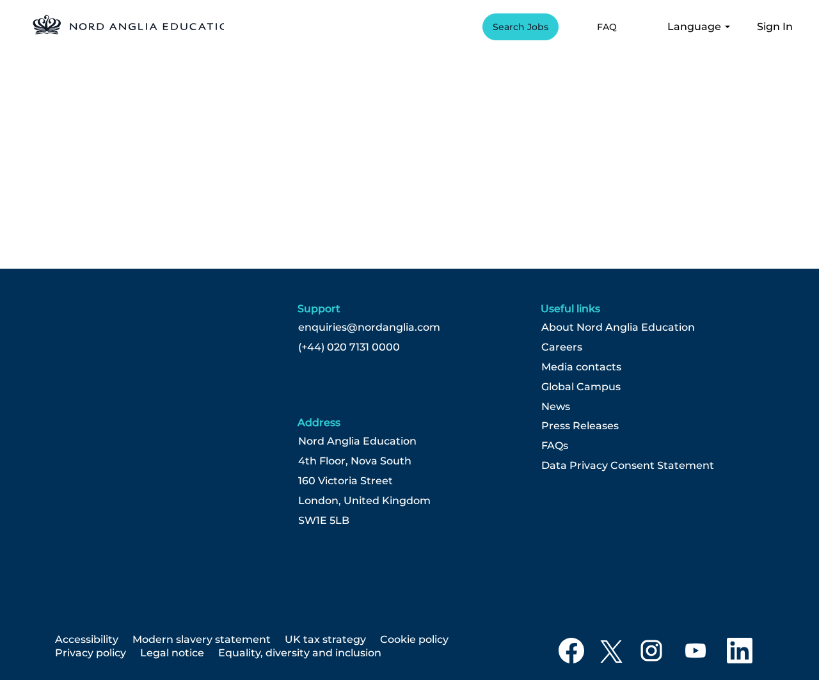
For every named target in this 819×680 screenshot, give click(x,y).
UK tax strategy (325, 639)
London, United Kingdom (364, 501)
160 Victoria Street (345, 481)
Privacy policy (90, 653)
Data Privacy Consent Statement (627, 465)
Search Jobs (520, 27)
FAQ (607, 27)
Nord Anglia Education (357, 441)
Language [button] (695, 26)
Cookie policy (414, 639)
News (555, 407)
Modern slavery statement (201, 639)
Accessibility (86, 639)
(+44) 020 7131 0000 (349, 347)
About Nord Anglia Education (618, 327)
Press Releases (580, 426)
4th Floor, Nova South (354, 461)
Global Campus (581, 387)
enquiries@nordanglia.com (369, 327)
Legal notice (172, 653)
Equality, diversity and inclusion (299, 653)
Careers (561, 347)
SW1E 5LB (323, 520)
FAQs (554, 446)
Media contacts (581, 367)
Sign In (775, 26)
